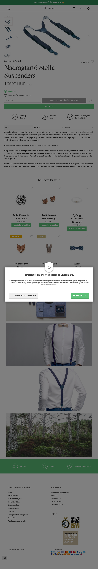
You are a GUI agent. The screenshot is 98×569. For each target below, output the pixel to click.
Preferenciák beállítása (25, 295)
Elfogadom (78, 295)
